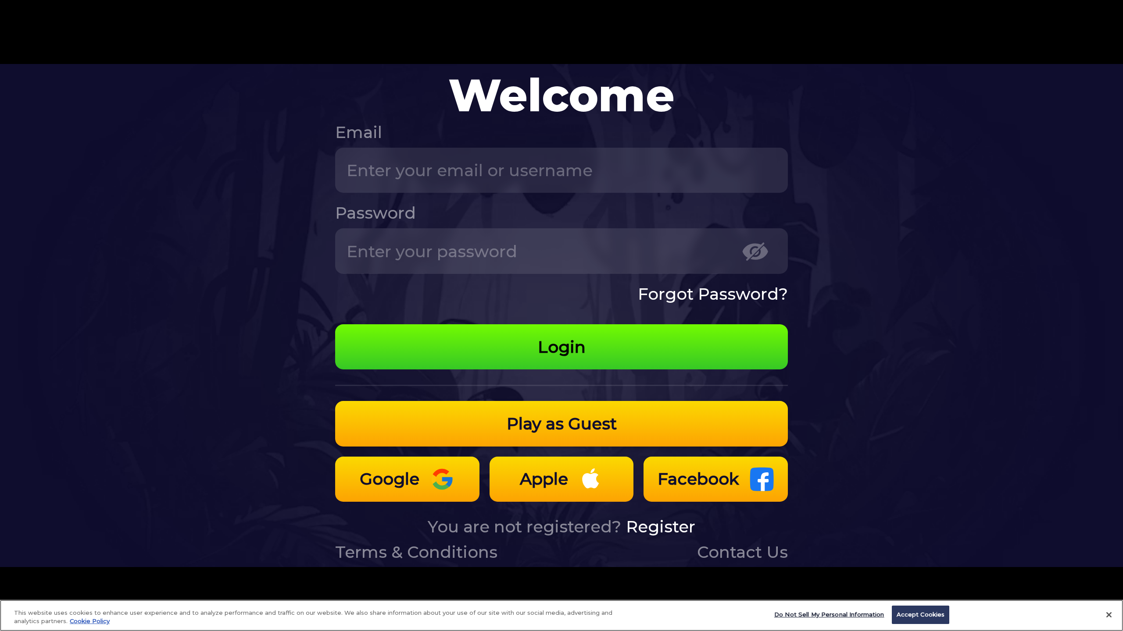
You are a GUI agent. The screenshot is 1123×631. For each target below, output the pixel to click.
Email (358, 132)
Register (660, 526)
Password (375, 213)
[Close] (1109, 614)
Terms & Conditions (416, 552)
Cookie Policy (90, 621)
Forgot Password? (713, 294)
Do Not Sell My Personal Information (829, 614)
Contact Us (742, 552)
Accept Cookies (921, 614)
